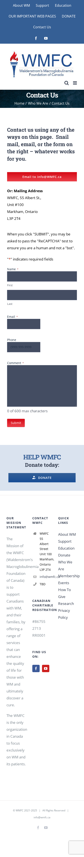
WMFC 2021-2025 (26, 810)
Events (63, 582)
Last (9, 304)
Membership (69, 575)
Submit (16, 423)
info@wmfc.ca (46, 577)
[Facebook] (36, 668)
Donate (64, 555)
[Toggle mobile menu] (75, 83)
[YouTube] (45, 668)
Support (65, 541)
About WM (67, 534)
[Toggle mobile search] (66, 83)
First (10, 285)
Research (66, 603)
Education (66, 548)
